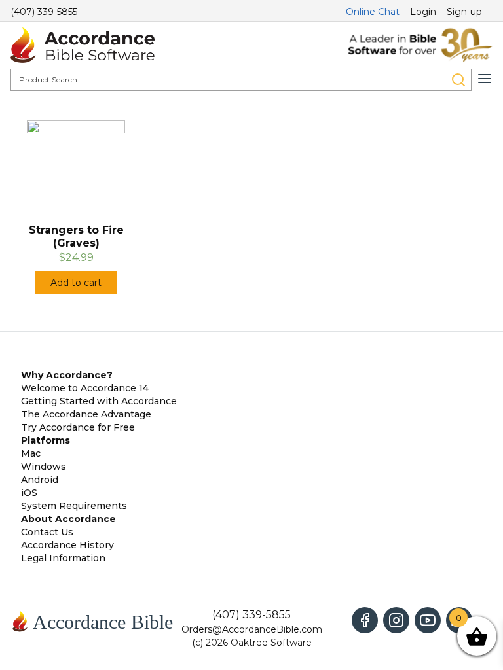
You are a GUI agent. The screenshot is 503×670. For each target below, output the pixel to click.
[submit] (458, 80)
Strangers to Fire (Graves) (76, 236)
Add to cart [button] (76, 283)
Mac (31, 453)
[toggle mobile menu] (485, 78)
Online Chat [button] (373, 12)
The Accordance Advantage (86, 414)
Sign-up (464, 12)
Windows (43, 466)
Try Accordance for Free (78, 427)
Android (39, 479)
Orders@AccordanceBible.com (251, 629)
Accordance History (67, 545)
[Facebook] (365, 620)
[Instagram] (396, 620)
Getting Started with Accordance (99, 401)
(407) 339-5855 (43, 12)
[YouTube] (428, 620)
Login (423, 12)
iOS (29, 493)
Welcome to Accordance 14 (85, 388)
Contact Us (47, 532)
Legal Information (63, 558)
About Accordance (68, 519)
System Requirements (74, 506)
